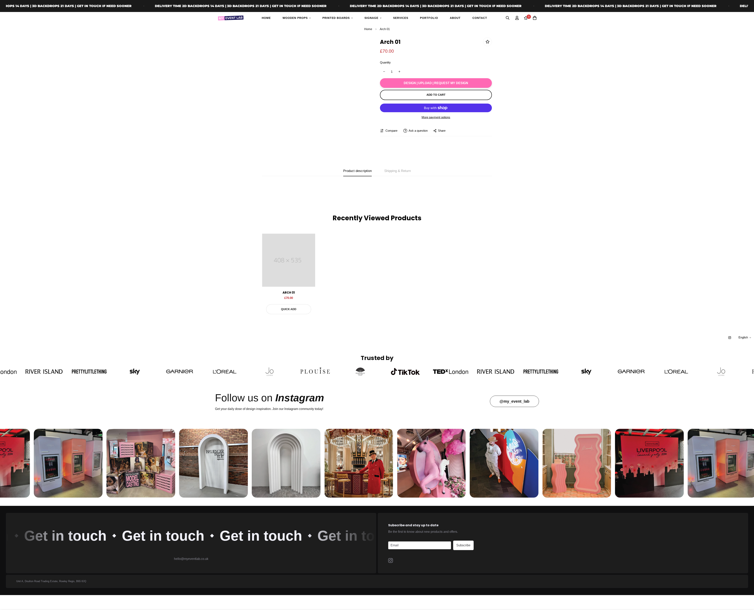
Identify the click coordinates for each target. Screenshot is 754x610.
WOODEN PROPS (295, 17)
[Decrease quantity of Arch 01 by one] (384, 71)
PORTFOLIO (429, 17)
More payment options (436, 117)
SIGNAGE (371, 17)
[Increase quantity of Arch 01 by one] (399, 71)
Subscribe (463, 545)
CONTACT (479, 17)
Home (368, 29)
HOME (266, 17)
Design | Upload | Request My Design (436, 83)
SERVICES (400, 17)
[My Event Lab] (230, 18)
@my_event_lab (514, 401)
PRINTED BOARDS (336, 17)
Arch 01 (289, 292)
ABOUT (455, 17)
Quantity (385, 62)
